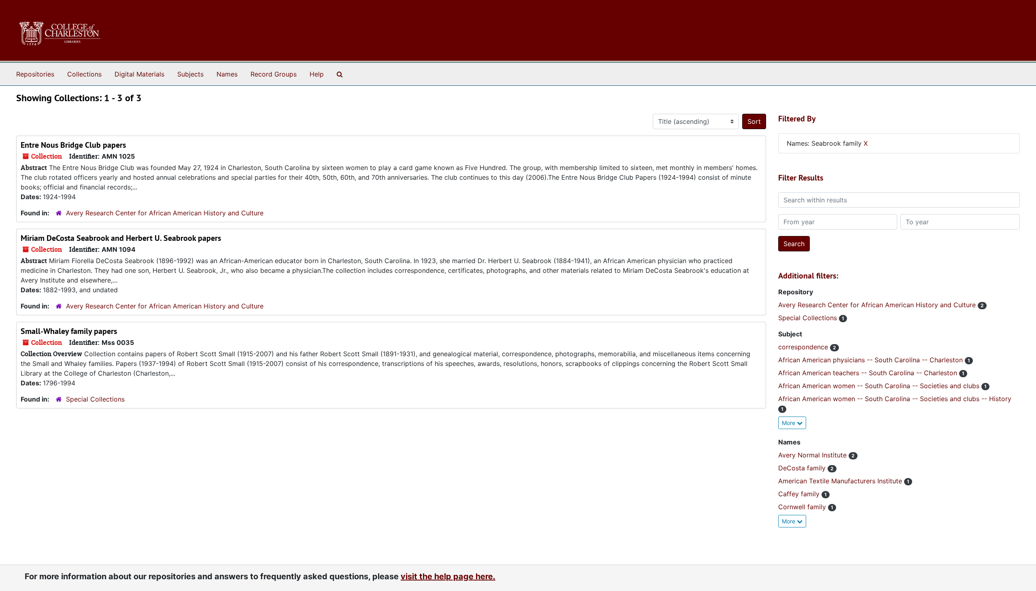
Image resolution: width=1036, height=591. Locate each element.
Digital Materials (139, 74)
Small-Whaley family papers (69, 331)
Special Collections (95, 399)
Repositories (35, 74)
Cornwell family (803, 507)
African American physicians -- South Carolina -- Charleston (871, 360)
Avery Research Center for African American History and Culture (164, 213)
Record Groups (274, 74)
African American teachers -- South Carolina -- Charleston (868, 373)
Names (227, 74)
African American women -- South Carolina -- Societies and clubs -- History (894, 399)
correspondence (804, 347)
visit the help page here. (448, 576)
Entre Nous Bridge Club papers (73, 145)
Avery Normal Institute (813, 455)
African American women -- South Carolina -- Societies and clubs (879, 386)
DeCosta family (803, 468)
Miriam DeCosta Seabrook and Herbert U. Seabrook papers (121, 238)
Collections (84, 74)
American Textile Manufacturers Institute (841, 481)
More (789, 422)
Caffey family (800, 494)
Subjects (190, 74)
